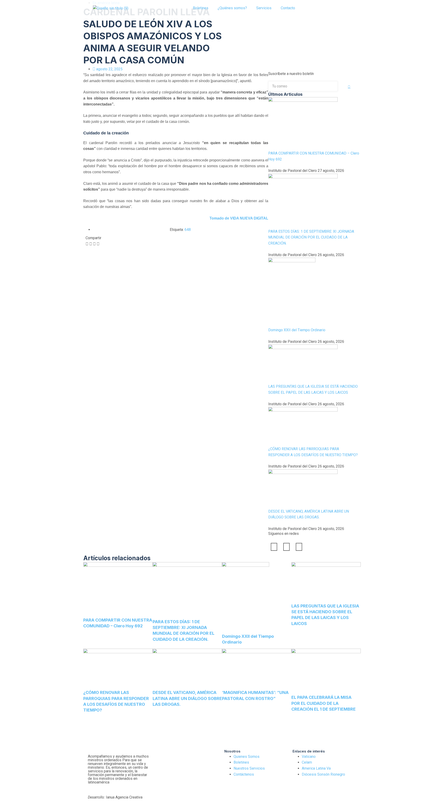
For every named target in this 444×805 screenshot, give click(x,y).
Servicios (263, 8)
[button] (310, 8)
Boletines (200, 8)
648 (188, 229)
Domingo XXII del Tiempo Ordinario (296, 330)
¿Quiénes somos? (232, 8)
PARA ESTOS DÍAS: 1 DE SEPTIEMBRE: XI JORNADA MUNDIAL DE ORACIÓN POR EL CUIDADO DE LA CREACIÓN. (311, 237)
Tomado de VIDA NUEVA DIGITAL (239, 218)
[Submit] (349, 86)
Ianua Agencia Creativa (115, 797)
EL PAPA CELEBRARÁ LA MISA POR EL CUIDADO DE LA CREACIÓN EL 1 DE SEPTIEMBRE (323, 703)
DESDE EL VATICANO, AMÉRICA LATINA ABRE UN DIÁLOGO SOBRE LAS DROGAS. (187, 698)
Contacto (288, 8)
